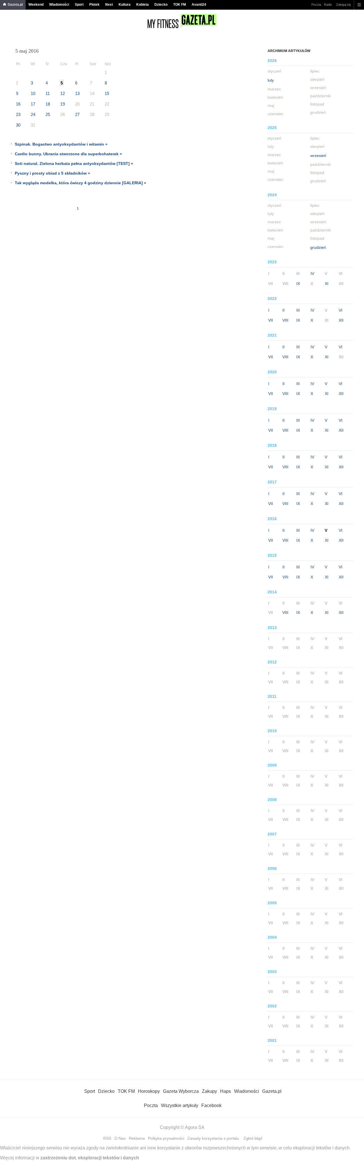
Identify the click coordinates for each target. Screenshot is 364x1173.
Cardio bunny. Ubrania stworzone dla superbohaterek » (68, 154)
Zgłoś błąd (252, 1138)
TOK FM (179, 5)
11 (48, 93)
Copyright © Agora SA (182, 1127)
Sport (79, 5)
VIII (285, 320)
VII (270, 320)
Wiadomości (59, 5)
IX (298, 283)
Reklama (137, 1138)
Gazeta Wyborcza (181, 1091)
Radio (328, 4)
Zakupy (209, 1091)
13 (77, 93)
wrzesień (318, 155)
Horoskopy (149, 1091)
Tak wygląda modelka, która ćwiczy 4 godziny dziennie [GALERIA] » (80, 183)
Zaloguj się (343, 4)
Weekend (36, 5)
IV (312, 273)
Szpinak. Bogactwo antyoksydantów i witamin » (61, 144)
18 (48, 104)
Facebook (211, 1105)
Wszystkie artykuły (179, 1105)
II (283, 310)
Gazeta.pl (15, 5)
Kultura (125, 5)
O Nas (120, 1138)
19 (62, 104)
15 (107, 93)
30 (18, 125)
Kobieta (142, 5)
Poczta (316, 4)
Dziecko (160, 5)
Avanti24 (199, 5)
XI (326, 283)
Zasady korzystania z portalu (213, 1138)
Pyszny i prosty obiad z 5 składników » (52, 173)
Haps (225, 1091)
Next (109, 5)
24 (33, 114)
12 (62, 93)
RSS (107, 1138)
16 (18, 104)
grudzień (318, 247)
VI (340, 310)
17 (33, 104)
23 (18, 114)
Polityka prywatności (166, 1138)
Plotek (94, 5)
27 (77, 114)
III (298, 310)
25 (48, 114)
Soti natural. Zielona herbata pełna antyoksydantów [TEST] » (74, 163)
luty (271, 80)
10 (33, 93)
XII (341, 320)
